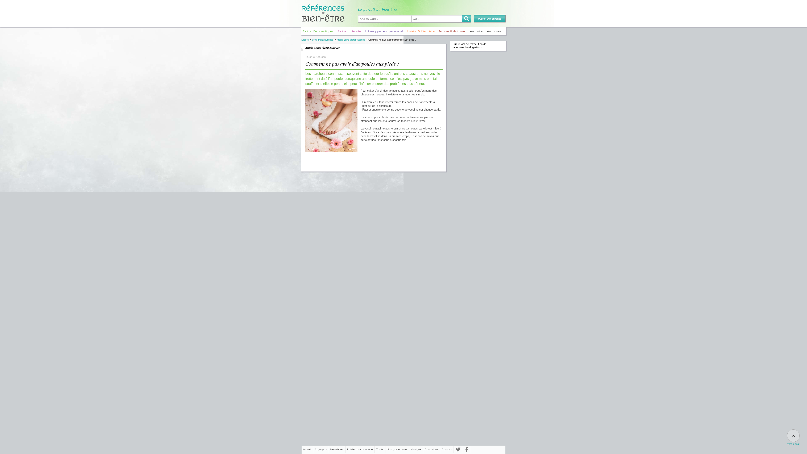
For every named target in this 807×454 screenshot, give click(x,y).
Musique (416, 449)
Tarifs (380, 449)
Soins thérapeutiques (322, 39)
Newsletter (337, 449)
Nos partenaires (397, 449)
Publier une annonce (360, 449)
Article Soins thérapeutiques (351, 39)
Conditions (431, 449)
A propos (321, 449)
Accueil (305, 39)
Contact (447, 449)
